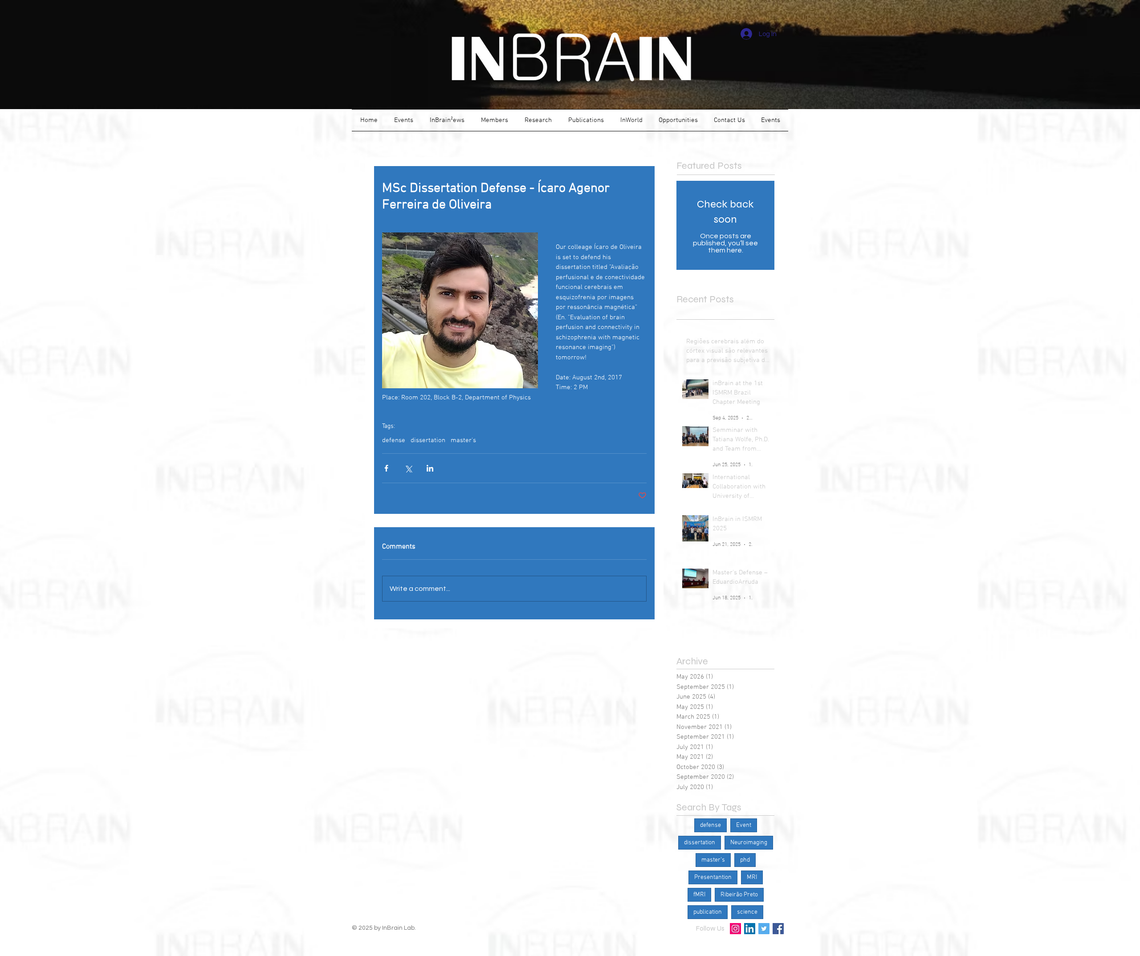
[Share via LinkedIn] (430, 468)
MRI (752, 877)
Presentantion (713, 877)
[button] (403, 120)
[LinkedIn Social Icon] (749, 928)
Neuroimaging (748, 842)
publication (707, 912)
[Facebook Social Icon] (778, 928)
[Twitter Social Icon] (764, 928)
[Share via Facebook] (386, 468)
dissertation (428, 440)
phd (745, 860)
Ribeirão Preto (739, 895)
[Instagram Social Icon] (735, 928)
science (747, 912)
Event (743, 825)
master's (463, 440)
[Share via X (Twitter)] (408, 468)
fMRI (699, 895)
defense (393, 440)
